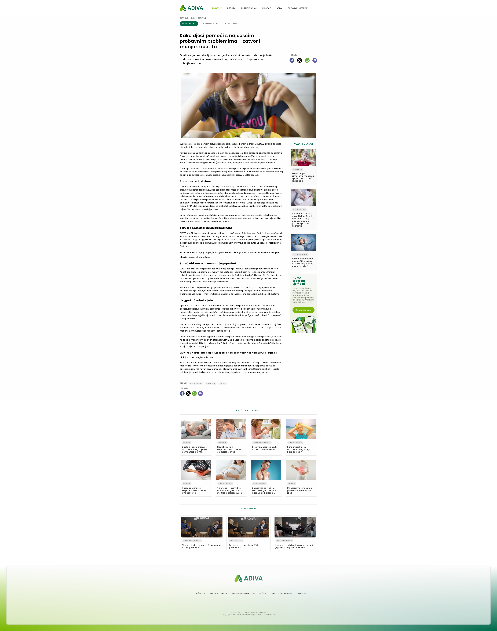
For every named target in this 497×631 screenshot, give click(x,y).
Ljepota (231, 8)
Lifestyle (266, 8)
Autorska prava (218, 593)
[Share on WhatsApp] (307, 60)
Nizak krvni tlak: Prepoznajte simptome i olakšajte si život (229, 447)
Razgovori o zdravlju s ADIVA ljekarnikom (243, 544)
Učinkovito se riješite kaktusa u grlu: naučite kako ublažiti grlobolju (264, 488)
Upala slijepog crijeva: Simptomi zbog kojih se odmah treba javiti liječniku (194, 447)
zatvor (222, 383)
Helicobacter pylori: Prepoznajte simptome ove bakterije (194, 488)
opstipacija (210, 383)
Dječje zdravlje (198, 18)
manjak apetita (196, 383)
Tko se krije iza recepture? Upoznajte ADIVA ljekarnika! (201, 544)
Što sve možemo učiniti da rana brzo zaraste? (264, 446)
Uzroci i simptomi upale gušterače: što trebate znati (299, 488)
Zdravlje (217, 8)
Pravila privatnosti (282, 593)
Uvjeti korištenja (196, 593)
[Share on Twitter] (299, 60)
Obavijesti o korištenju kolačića (249, 593)
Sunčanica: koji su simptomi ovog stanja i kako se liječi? (299, 447)
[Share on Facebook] (292, 60)
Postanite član (303, 310)
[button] (316, 8)
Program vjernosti (298, 8)
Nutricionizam (249, 8)
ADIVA (279, 8)
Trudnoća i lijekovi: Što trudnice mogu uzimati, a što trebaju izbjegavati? (230, 488)
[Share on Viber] (314, 60)
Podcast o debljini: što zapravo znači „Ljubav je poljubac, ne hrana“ (294, 544)
